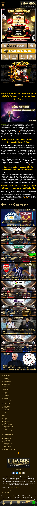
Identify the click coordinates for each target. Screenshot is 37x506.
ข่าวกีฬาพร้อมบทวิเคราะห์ (26, 504)
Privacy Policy (26, 497)
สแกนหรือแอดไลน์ (32, 253)
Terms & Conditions (8, 499)
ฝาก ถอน (18, 504)
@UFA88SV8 (32, 164)
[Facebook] (13, 473)
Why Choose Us (30, 496)
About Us (3, 496)
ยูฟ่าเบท (20, 132)
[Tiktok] (23, 473)
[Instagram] (20, 473)
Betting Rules (9, 497)
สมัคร (3, 505)
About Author (11, 496)
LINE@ (33, 505)
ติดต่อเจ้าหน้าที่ (32, 252)
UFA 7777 (25, 198)
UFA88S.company (15, 487)
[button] (35, 248)
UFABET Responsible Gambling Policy (25, 499)
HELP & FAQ (21, 496)
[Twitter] (17, 473)
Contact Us (18, 497)
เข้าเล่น (11, 505)
